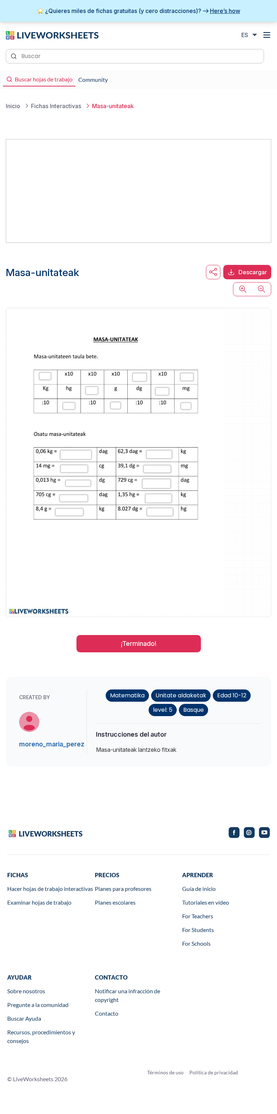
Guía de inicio (199, 888)
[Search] (14, 55)
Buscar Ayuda (24, 1018)
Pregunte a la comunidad (38, 1004)
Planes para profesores (123, 888)
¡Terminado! (139, 643)
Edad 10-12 (231, 695)
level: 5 (162, 710)
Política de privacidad (213, 1072)
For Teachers (197, 916)
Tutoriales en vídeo (205, 902)
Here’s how (225, 10)
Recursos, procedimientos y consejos (41, 1036)
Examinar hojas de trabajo (39, 902)
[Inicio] (52, 34)
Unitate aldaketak (180, 695)
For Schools (196, 943)
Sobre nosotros (26, 990)
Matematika (127, 695)
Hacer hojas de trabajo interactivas (50, 888)
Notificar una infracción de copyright (127, 995)
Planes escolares (115, 902)
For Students (198, 929)
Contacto (106, 1013)
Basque (193, 710)
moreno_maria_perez (51, 744)
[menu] (267, 35)
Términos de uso (165, 1072)
